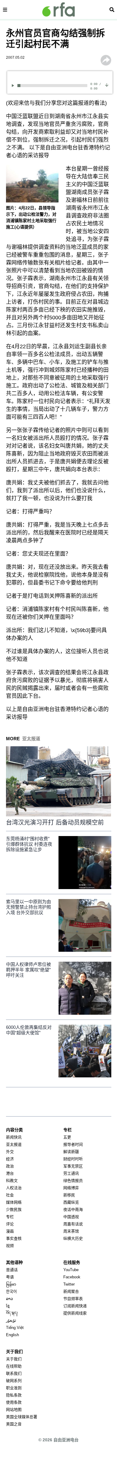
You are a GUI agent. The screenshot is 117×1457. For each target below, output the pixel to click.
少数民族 (14, 1209)
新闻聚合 (71, 1291)
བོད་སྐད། (12, 1313)
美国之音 (14, 1424)
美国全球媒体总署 (21, 1417)
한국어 (11, 1291)
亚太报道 (14, 1144)
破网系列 (14, 1380)
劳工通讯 (71, 1173)
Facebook (71, 1277)
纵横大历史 (73, 1238)
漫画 (10, 1231)
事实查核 (14, 1238)
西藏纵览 (71, 1202)
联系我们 (14, 1373)
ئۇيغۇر (11, 1320)
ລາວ (9, 1298)
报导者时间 (73, 1144)
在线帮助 (14, 1366)
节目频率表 (73, 1298)
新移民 (69, 1195)
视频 (10, 1245)
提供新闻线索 (75, 1313)
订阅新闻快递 (75, 1306)
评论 (10, 1224)
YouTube (71, 1269)
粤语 (10, 1277)
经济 (10, 1159)
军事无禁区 (73, 1166)
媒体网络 (14, 1202)
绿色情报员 (73, 1180)
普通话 (12, 1269)
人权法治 (14, 1188)
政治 (10, 1166)
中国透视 (71, 1216)
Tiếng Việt (15, 1327)
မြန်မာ (11, 1284)
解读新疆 (71, 1151)
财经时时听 (73, 1159)
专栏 (10, 1216)
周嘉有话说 (73, 1224)
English (12, 1335)
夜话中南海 (73, 1209)
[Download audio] (107, 84)
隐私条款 (14, 1395)
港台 (10, 1173)
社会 (10, 1195)
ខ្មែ (8, 1306)
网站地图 (14, 1409)
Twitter (69, 1284)
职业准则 (14, 1388)
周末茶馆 (71, 1231)
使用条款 (14, 1402)
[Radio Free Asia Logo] (58, 9)
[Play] (14, 85)
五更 (67, 1137)
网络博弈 (71, 1188)
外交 (10, 1151)
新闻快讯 (14, 1137)
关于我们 (14, 1359)
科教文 (12, 1180)
